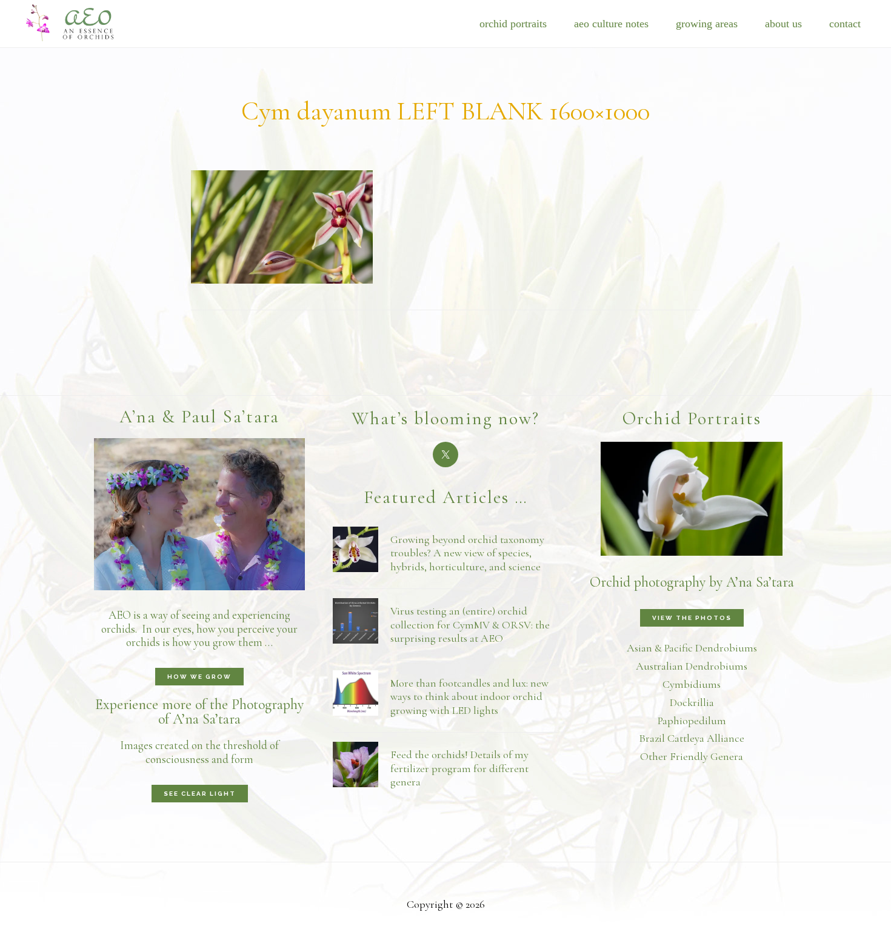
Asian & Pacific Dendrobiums (692, 648)
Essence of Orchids (78, 21)
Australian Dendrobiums (691, 666)
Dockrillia (692, 702)
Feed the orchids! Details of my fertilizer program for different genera (459, 768)
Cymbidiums (691, 684)
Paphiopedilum (692, 720)
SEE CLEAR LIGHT (200, 793)
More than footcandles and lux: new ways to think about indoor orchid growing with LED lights (469, 696)
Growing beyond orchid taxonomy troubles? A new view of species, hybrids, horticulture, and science (467, 553)
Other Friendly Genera (691, 756)
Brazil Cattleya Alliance (691, 738)
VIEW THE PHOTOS (692, 618)
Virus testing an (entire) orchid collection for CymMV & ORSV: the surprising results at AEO (470, 624)
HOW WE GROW (199, 676)
